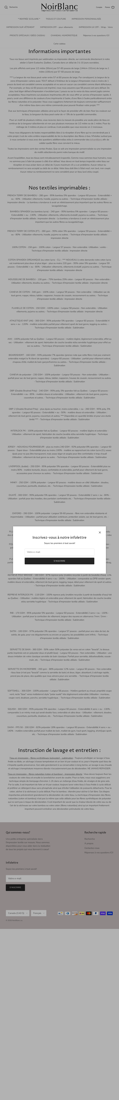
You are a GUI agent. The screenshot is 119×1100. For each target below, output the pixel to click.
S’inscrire (59, 561)
